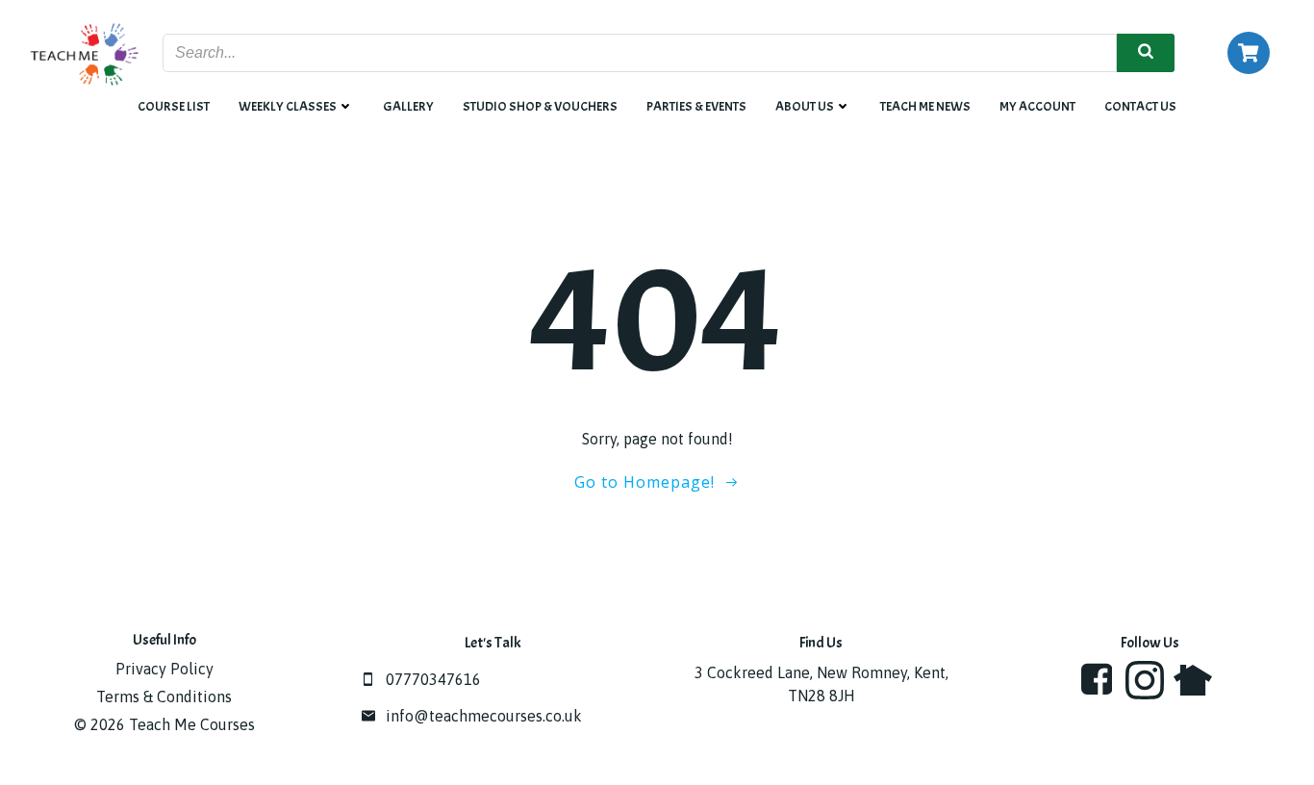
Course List (174, 106)
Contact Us (1140, 106)
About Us (804, 106)
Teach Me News (925, 106)
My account (1037, 106)
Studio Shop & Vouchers (540, 106)
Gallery (408, 106)
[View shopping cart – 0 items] (1248, 53)
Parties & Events (696, 106)
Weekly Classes (288, 106)
